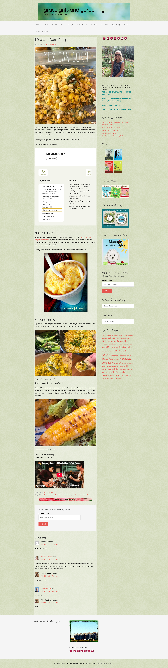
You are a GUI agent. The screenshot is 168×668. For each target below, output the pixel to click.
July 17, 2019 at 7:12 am (49, 559)
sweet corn (75, 495)
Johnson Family (115, 347)
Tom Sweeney (46, 588)
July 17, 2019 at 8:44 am (49, 591)
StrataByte (111, 663)
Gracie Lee (106, 344)
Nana (114, 359)
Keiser (121, 347)
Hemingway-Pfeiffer (121, 344)
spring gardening (112, 369)
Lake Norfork (127, 347)
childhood (104, 338)
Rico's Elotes (56, 495)
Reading (104, 366)
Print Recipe (52, 158)
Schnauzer (110, 366)
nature (118, 359)
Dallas (105, 341)
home (103, 347)
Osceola (129, 363)
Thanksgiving (108, 372)
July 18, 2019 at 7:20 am (49, 576)
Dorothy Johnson (47, 557)
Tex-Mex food (83, 495)
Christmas (111, 338)
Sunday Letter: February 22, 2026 (112, 136)
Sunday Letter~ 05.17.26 (110, 130)
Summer (121, 369)
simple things (125, 366)
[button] (61, 186)
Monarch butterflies (126, 355)
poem (132, 363)
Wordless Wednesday (114, 378)
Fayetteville (122, 341)
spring (104, 369)
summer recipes (66, 495)
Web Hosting (101, 663)
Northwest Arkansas (119, 363)
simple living (116, 366)
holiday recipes (128, 344)
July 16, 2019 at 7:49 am (49, 544)
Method (89, 174)
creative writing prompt (122, 338)
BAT (122, 335)
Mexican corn (47, 495)
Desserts (111, 341)
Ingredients (43, 174)
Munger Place (107, 359)
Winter (104, 378)
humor (108, 347)
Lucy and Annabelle (107, 351)
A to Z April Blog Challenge (109, 335)
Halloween (113, 344)
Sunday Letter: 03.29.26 (109, 133)
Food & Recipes (48, 492)
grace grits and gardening (84, 11)
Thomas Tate (127, 375)
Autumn (118, 335)
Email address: (44, 513)
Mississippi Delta (116, 355)
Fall (115, 341)
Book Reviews (129, 335)
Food (129, 341)
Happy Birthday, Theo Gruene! (111, 127)
